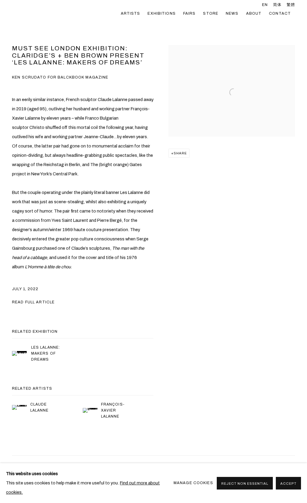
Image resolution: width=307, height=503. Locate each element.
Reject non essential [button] (244, 483)
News (232, 13)
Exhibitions (161, 13)
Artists (130, 13)
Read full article (33, 302)
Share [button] (180, 153)
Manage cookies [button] (193, 483)
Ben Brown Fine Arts (63, 13)
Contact (280, 13)
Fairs (189, 13)
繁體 (291, 5)
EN (265, 5)
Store (210, 13)
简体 (277, 5)
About (254, 13)
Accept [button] (288, 483)
